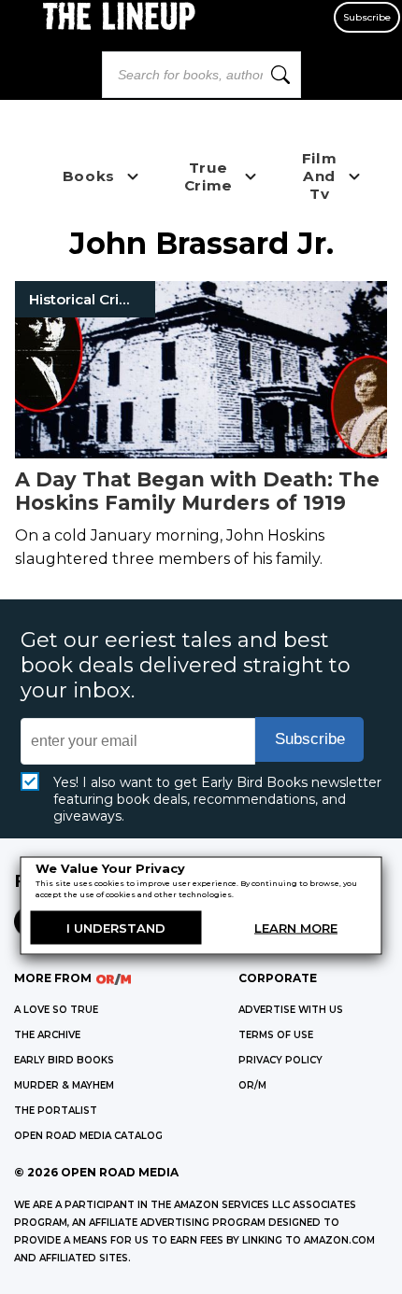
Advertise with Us (290, 1010)
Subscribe (367, 17)
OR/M (252, 1085)
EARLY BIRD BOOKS (64, 1060)
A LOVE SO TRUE (56, 1010)
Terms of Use (275, 1035)
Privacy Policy (280, 1060)
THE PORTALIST (55, 1110)
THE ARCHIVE (47, 1035)
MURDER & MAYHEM (64, 1085)
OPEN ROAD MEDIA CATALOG (88, 1136)
